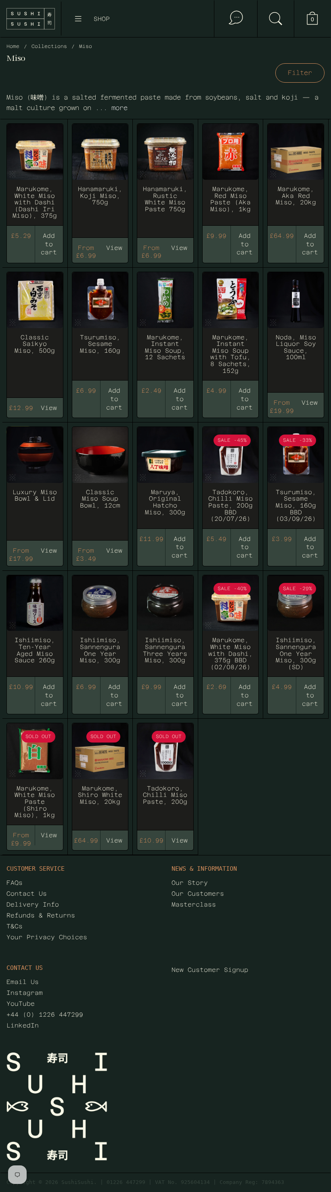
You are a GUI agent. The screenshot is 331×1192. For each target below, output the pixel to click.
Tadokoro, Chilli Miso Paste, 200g (165, 772)
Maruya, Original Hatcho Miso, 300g (165, 482)
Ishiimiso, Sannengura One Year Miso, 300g (100, 631)
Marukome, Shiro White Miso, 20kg (100, 772)
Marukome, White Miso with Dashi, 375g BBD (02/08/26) (230, 631)
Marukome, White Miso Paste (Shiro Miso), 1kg (34, 772)
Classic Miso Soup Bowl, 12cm (100, 482)
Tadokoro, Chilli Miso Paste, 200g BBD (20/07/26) (230, 482)
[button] (275, 18)
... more (111, 108)
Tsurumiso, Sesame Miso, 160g (100, 331)
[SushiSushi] (30, 19)
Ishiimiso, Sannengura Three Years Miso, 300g (165, 631)
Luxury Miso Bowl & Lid (34, 482)
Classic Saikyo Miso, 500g (34, 331)
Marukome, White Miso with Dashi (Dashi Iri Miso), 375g (34, 179)
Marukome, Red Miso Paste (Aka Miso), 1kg (230, 179)
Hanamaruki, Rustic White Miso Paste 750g (165, 179)
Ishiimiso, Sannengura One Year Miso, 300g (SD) (295, 631)
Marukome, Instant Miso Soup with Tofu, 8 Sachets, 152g (230, 331)
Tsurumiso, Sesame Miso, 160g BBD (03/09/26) (295, 482)
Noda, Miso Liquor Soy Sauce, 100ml (295, 331)
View (49, 835)
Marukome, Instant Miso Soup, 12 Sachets (165, 331)
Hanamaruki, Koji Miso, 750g (100, 179)
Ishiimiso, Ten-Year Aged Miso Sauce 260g (34, 631)
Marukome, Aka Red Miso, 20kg (295, 179)
